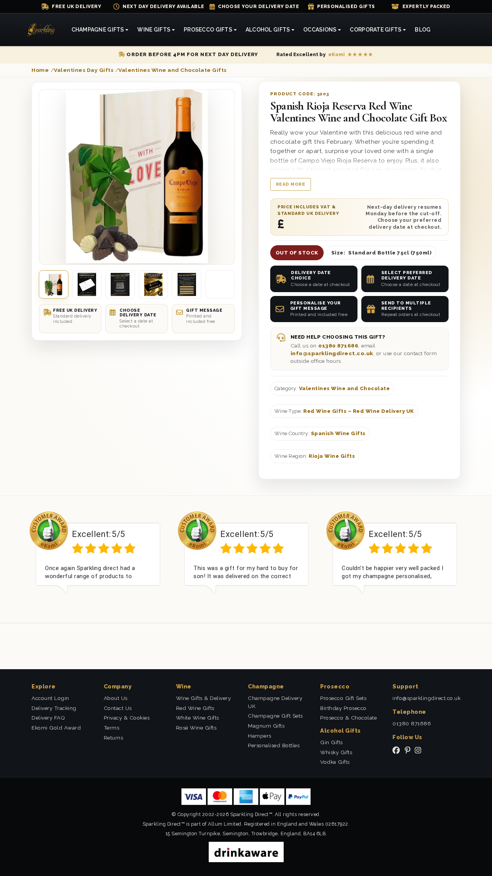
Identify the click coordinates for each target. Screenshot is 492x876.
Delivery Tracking (54, 708)
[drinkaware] (246, 851)
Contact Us (118, 708)
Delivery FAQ (48, 718)
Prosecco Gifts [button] (208, 30)
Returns (113, 738)
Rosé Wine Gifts (196, 728)
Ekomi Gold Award (56, 728)
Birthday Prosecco (343, 708)
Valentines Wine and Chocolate (344, 388)
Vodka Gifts (335, 762)
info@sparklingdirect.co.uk (332, 353)
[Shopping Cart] (452, 30)
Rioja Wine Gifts (332, 456)
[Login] (461, 30)
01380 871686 (338, 345)
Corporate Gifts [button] (375, 30)
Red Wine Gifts (195, 708)
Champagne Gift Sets (275, 716)
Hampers (259, 736)
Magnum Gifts (266, 726)
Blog (422, 30)
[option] (98, 558)
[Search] (444, 30)
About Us (116, 698)
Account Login (50, 698)
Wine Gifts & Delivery (203, 698)
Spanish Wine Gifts (338, 433)
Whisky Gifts (336, 752)
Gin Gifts (331, 742)
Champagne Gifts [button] (97, 30)
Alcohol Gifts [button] (268, 30)
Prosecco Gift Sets (343, 698)
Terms (112, 728)
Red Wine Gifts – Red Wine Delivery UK (358, 411)
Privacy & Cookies (127, 718)
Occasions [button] (320, 30)
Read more (291, 184)
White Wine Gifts (197, 718)
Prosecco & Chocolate (348, 718)
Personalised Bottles (273, 745)
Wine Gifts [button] (153, 30)
